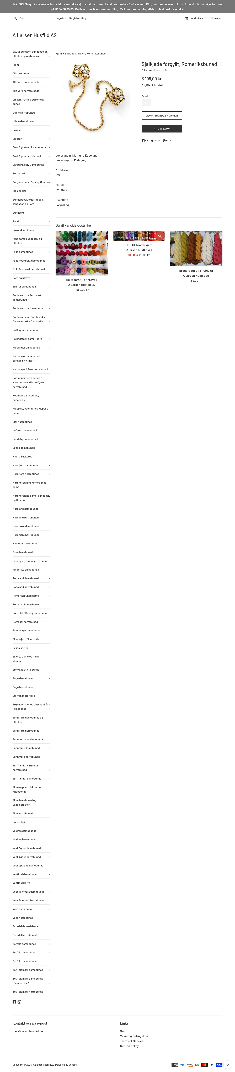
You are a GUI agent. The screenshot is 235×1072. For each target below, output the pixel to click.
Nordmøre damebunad (26, 526)
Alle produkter (21, 73)
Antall (145, 96)
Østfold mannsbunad (25, 961)
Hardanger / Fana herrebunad (30, 369)
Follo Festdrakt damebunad (29, 260)
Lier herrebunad (22, 421)
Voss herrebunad (23, 917)
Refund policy (129, 1046)
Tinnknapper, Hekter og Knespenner (27, 789)
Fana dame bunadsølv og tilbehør (27, 241)
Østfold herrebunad (31, 952)
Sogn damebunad (31, 678)
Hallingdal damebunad (26, 330)
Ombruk (31, 138)
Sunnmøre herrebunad (26, 756)
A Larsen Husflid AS (35, 35)
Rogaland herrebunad (31, 586)
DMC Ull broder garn (138, 245)
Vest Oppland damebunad (28, 865)
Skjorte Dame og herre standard (26, 658)
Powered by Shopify (66, 1064)
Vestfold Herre (21, 882)
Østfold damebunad (31, 943)
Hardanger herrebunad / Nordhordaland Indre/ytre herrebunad (28, 382)
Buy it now (162, 129)
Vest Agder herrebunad (31, 856)
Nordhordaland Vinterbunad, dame (30, 485)
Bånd (31, 221)
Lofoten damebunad (25, 430)
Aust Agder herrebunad (31, 156)
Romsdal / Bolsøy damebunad (30, 613)
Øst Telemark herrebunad (28, 991)
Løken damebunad (24, 447)
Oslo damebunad (23, 552)
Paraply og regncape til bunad (30, 560)
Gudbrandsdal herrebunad (31, 308)
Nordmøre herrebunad (26, 534)
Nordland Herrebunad (26, 517)
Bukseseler (19, 190)
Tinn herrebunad (23, 813)
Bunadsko (19, 212)
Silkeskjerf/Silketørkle (26, 639)
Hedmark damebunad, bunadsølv (26, 397)
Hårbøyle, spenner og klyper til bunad (31, 411)
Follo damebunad (31, 251)
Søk (122, 1031)
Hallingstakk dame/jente (31, 338)
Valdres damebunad (24, 830)
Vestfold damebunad (31, 874)
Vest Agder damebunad (27, 848)
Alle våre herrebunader (26, 90)
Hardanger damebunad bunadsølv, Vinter (26, 358)
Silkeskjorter (20, 647)
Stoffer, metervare (24, 695)
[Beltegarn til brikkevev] (82, 253)
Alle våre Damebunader (27, 82)
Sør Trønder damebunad (31, 778)
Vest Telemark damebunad (31, 891)
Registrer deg (77, 18)
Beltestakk (31, 173)
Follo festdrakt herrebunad (29, 269)
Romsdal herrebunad (25, 621)
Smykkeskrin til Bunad (26, 669)
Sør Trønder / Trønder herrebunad (31, 767)
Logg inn (61, 18)
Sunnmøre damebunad (31, 747)
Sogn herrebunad (23, 687)
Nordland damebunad (26, 508)
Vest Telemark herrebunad (29, 900)
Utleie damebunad (24, 121)
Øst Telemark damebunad (31, 969)
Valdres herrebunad (24, 839)
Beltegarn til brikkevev (81, 279)
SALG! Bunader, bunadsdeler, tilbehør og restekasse (31, 54)
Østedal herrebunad (25, 935)
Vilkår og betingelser (134, 1036)
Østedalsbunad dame (25, 926)
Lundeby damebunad (25, 439)
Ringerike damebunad (26, 569)
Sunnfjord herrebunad (26, 730)
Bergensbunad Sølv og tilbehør (31, 182)
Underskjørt (20, 822)
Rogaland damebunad (31, 578)
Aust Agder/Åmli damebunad (31, 147)
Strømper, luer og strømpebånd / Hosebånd (31, 706)
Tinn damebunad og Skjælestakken (24, 802)
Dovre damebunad (24, 229)
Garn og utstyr (21, 277)
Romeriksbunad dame (31, 595)
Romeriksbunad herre (26, 604)
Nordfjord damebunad (31, 465)
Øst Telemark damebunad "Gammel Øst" (31, 981)
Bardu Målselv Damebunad (28, 164)
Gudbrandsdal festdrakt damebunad (31, 297)
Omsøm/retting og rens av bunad (28, 102)
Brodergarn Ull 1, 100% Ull (196, 270)
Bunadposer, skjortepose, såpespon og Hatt (28, 202)
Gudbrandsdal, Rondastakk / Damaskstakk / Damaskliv (31, 319)
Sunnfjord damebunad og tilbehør (28, 719)
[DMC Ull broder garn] (139, 236)
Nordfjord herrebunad (31, 473)
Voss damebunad (31, 908)
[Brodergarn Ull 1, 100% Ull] (196, 248)
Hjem (16, 64)
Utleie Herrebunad (24, 112)
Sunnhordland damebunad (28, 739)
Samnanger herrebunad (27, 630)
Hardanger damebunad (31, 347)
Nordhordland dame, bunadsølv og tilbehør (31, 498)
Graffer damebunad (31, 286)
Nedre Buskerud (22, 456)
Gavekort (18, 129)
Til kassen (216, 18)
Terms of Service (131, 1041)
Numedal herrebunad (25, 543)
